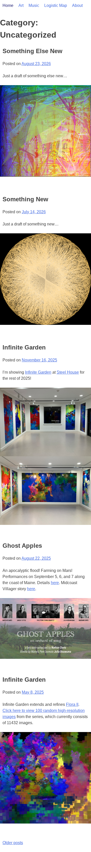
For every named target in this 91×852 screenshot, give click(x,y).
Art (21, 5)
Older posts (13, 843)
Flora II (72, 704)
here (55, 583)
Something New (25, 199)
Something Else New (32, 51)
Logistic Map (55, 5)
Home (8, 5)
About (77, 5)
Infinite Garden (24, 347)
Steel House (68, 372)
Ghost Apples (22, 545)
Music (34, 5)
